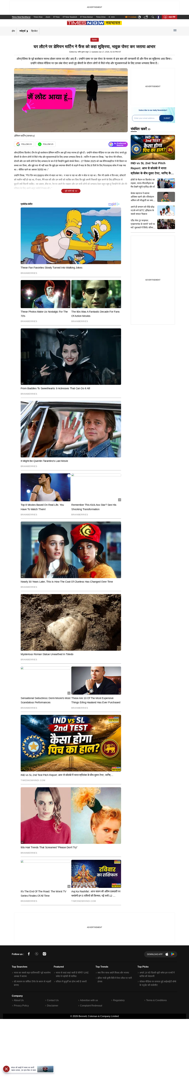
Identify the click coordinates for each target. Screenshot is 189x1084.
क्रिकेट (34, 31)
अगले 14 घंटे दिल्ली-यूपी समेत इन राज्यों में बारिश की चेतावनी (157, 974)
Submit (167, 118)
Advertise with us (89, 1000)
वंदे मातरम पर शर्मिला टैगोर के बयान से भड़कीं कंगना (32, 983)
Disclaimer (52, 1005)
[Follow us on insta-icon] (44, 954)
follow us (26, 144)
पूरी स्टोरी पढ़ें (69, 191)
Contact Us (53, 1000)
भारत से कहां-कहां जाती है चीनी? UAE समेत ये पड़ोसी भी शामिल (72, 974)
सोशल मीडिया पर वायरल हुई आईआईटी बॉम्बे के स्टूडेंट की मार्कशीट (158, 983)
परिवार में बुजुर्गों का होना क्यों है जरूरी (71, 981)
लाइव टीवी (172, 17)
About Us (19, 1000)
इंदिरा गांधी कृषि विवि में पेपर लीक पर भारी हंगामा (115, 980)
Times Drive (101, 17)
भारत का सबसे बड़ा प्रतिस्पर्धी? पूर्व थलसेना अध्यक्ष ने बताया (32, 974)
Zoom (48, 17)
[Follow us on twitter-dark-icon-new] (37, 954)
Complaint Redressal (91, 1005)
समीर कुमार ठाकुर (83, 52)
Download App (155, 954)
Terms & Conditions (156, 1000)
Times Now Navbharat (21, 17)
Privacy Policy (21, 1005)
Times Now (38, 17)
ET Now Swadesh (70, 17)
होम (13, 31)
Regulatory (119, 1000)
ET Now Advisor (86, 17)
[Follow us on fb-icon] (29, 954)
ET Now (56, 17)
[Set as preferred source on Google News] (118, 144)
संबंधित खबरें (139, 129)
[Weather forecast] (146, 17)
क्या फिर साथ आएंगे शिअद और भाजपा (113, 972)
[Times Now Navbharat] (94, 23)
